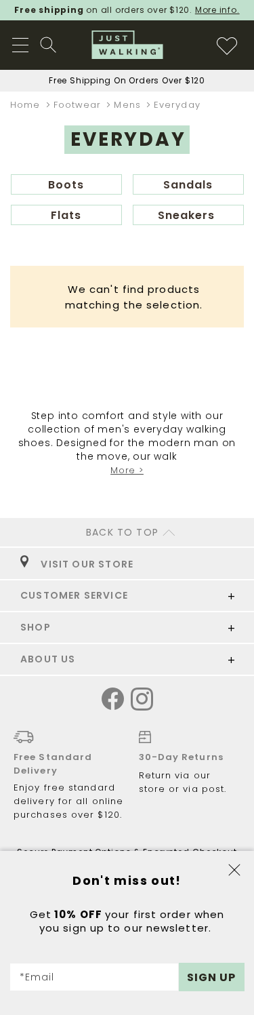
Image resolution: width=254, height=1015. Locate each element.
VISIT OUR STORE (84, 564)
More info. (217, 10)
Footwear (79, 104)
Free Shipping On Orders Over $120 (127, 80)
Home (27, 104)
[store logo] (127, 45)
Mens (129, 104)
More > (127, 470)
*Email (37, 977)
